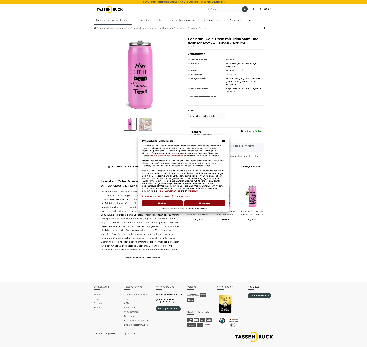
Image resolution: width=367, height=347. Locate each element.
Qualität (98, 303)
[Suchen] (245, 9)
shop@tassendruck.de (170, 294)
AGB (126, 303)
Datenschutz (130, 316)
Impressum (130, 307)
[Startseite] (95, 28)
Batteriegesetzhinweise (136, 325)
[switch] (233, 325)
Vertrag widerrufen (168, 308)
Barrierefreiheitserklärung (137, 320)
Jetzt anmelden (258, 295)
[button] (253, 9)
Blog (96, 299)
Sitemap (98, 307)
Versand (209, 135)
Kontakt (98, 294)
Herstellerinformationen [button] (200, 96)
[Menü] (238, 318)
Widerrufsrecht (131, 312)
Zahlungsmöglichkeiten (136, 294)
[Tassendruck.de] (110, 9)
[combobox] (206, 116)
